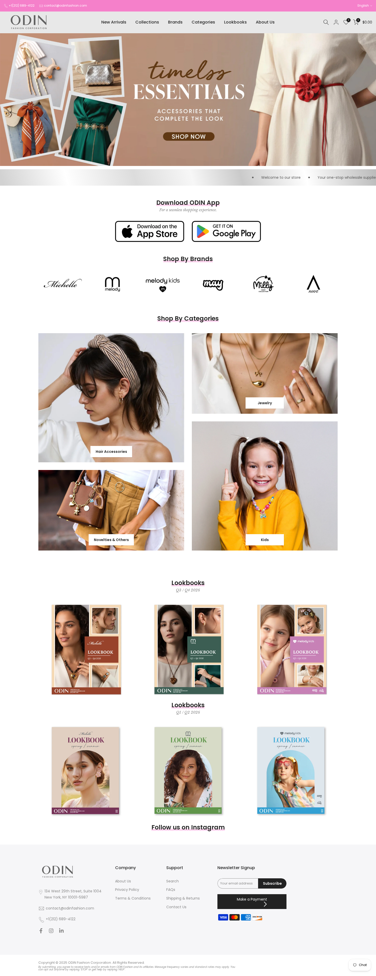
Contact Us (176, 907)
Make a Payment (252, 899)
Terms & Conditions (133, 898)
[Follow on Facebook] (40, 932)
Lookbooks (235, 22)
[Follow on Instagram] (51, 932)
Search (172, 881)
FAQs (170, 889)
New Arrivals (113, 22)
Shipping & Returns (183, 898)
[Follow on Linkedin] (61, 932)
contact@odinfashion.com (65, 5)
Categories (203, 22)
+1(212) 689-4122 (22, 5)
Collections (147, 22)
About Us (265, 22)
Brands (175, 22)
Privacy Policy (127, 889)
